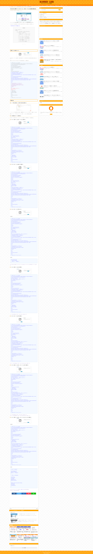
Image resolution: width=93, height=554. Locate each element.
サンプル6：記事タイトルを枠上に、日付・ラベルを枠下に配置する (24, 39)
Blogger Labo (46, 1)
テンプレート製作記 (43, 13)
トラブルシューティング (51, 22)
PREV (10, 508)
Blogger (41, 21)
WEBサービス (59, 21)
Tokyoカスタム (62, 5)
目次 (56, 23)
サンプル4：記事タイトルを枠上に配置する (24, 37)
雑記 (59, 23)
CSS (45, 21)
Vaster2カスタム (57, 5)
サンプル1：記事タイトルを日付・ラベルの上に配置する (24, 33)
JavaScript (48, 21)
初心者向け (47, 5)
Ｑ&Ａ (66, 5)
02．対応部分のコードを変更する (21, 32)
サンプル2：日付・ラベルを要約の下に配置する (24, 35)
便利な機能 (47, 23)
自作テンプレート (31, 5)
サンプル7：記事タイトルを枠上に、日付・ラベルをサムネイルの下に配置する (24, 41)
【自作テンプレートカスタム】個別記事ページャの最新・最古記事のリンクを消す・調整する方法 (53, 59)
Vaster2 (18, 10)
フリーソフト (57, 22)
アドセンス (41, 22)
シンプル (45, 22)
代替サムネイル (23, 489)
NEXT (37, 508)
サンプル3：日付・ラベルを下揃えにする (24, 36)
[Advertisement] (24, 46)
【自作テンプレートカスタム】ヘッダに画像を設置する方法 (51, 50)
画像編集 (53, 23)
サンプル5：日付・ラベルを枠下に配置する (24, 38)
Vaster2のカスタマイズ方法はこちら (15, 25)
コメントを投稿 (24, 547)
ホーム (27, 5)
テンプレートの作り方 (38, 5)
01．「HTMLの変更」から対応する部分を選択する (23, 31)
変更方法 (17, 30)
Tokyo (51, 21)
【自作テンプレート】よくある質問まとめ (49, 45)
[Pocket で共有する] (28, 493)
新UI (50, 23)
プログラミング (42, 23)
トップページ (21, 10)
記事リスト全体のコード (19, 29)
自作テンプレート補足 (43, 17)
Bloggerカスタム (52, 5)
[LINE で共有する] (33, 493)
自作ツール (43, 5)
